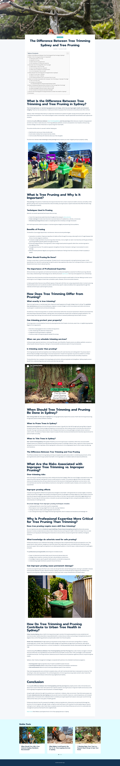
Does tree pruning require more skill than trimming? (42, 86)
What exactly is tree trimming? (37, 66)
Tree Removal (60, 37)
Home (73, 3)
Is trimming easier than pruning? (38, 71)
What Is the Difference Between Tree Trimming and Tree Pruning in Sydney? (46, 55)
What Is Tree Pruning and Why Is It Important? (40, 57)
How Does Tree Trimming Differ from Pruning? (40, 64)
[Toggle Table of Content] (67, 53)
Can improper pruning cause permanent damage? (42, 89)
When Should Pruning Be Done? (38, 61)
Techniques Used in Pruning (37, 58)
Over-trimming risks (35, 80)
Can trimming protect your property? (39, 68)
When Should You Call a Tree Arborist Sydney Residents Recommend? (30, 748)
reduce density (67, 217)
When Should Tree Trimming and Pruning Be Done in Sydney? (43, 72)
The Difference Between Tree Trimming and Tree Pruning (43, 77)
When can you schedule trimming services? (40, 69)
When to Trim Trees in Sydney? (37, 75)
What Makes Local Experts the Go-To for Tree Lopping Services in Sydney (59, 748)
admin (56, 48)
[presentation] (32, 735)
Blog (88, 3)
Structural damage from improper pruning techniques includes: (44, 83)
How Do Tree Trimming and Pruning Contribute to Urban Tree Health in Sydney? (47, 91)
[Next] (99, 740)
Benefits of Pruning (35, 60)
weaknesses (65, 273)
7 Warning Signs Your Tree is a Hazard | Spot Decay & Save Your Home (88, 748)
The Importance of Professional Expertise (40, 63)
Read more (29, 711)
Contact (92, 3)
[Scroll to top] (117, 764)
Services (83, 3)
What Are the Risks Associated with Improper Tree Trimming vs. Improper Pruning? (48, 79)
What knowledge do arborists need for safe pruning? (42, 88)
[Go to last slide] (21, 740)
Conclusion (31, 93)
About (78, 3)
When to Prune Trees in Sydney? (38, 74)
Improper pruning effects (36, 82)
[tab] (58, 754)
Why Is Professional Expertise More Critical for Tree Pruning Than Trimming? (47, 85)
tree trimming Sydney (53, 121)
